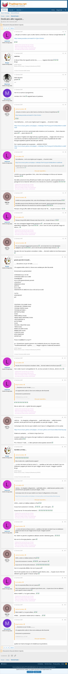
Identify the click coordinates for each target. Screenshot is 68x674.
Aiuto (62, 664)
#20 (65, 619)
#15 (65, 481)
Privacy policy (56, 664)
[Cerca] (65, 10)
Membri (19, 10)
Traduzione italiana (43, 667)
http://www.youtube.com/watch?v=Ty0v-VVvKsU (29, 38)
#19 (65, 605)
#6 (65, 152)
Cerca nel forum (15, 13)
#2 (65, 53)
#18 (65, 577)
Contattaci (40, 664)
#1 (65, 31)
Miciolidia (7, 99)
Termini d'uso (48, 664)
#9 (65, 238)
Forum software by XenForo (25, 667)
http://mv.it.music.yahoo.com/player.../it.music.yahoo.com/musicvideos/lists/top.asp (40, 429)
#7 (65, 193)
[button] (14, 10)
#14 (65, 446)
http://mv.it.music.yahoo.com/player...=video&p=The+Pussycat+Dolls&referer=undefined (38, 162)
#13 (65, 417)
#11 (65, 358)
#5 (65, 104)
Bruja (7, 63)
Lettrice (4, 21)
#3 (65, 74)
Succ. (12, 28)
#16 (65, 522)
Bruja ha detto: (19, 384)
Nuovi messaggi (5, 13)
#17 (65, 550)
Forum (4, 10)
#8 (65, 213)
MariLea (7, 84)
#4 (65, 89)
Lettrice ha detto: (19, 109)
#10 (65, 257)
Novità (11, 10)
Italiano (4, 664)
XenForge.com (52, 667)
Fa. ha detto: (18, 156)
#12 (65, 380)
